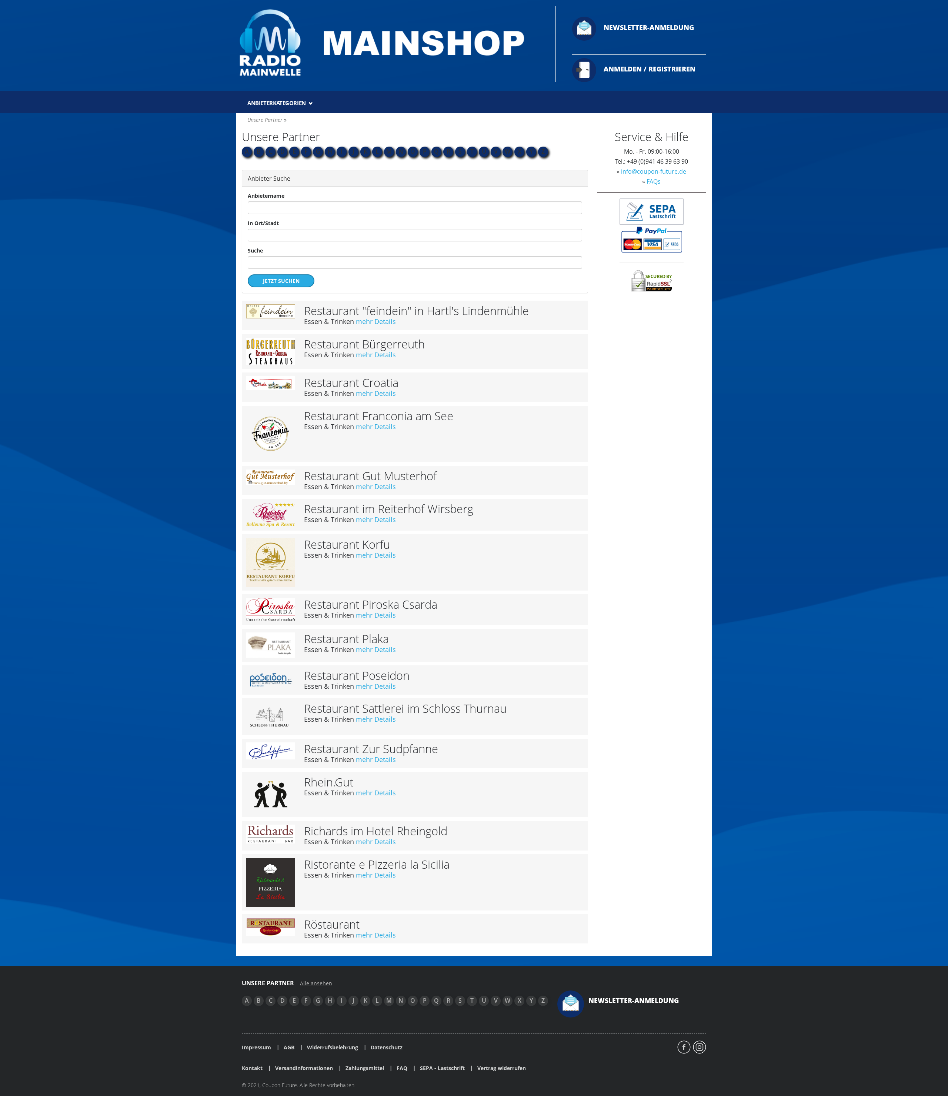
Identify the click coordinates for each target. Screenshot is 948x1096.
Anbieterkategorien (277, 103)
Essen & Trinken (329, 321)
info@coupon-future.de (653, 171)
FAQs (654, 181)
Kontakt (252, 1068)
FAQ (402, 1068)
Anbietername (266, 195)
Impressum (256, 1047)
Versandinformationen (304, 1068)
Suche (255, 250)
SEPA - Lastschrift (442, 1068)
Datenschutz (387, 1047)
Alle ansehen (316, 983)
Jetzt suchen (281, 280)
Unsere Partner (265, 119)
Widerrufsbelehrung (332, 1047)
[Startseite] (391, 42)
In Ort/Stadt (263, 223)
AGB (289, 1047)
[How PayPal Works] (652, 239)
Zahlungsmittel (365, 1068)
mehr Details (376, 321)
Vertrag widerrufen (501, 1068)
